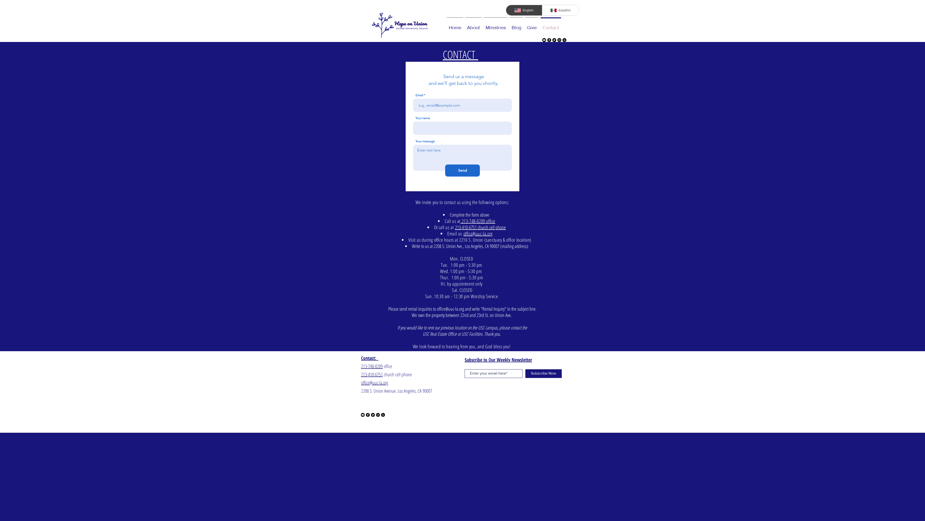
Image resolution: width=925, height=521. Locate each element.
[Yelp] (564, 40)
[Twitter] (554, 40)
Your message (425, 141)
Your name (423, 118)
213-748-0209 (372, 366)
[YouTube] (544, 40)
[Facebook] (549, 40)
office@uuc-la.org (478, 233)
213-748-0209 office (477, 221)
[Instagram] (559, 40)
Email (419, 95)
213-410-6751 (372, 374)
